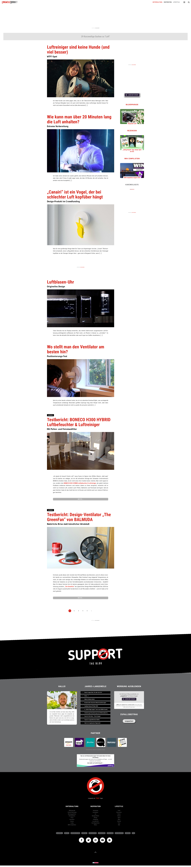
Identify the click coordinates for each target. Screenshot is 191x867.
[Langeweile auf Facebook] (81, 840)
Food (119, 810)
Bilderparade (132, 105)
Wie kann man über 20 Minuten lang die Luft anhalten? (79, 119)
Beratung (110, 833)
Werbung (50, 415)
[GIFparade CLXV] (132, 116)
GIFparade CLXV (132, 123)
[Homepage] (11, 2)
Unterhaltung (72, 806)
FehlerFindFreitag (72, 812)
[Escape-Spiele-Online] (122, 742)
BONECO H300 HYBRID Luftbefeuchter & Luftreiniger (80, 483)
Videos (95, 824)
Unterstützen (75, 833)
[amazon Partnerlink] (68, 742)
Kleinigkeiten (72, 816)
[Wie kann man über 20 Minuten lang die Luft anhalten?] (80, 150)
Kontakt (84, 833)
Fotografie (95, 819)
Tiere (119, 823)
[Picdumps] (111, 742)
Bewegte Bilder (95, 816)
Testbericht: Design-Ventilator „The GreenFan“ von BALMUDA (79, 517)
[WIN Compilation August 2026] (132, 170)
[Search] (189, 2)
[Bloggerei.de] (95, 862)
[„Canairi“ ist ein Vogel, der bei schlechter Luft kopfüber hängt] (80, 224)
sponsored (102, 833)
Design (95, 817)
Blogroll (59, 833)
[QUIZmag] (100, 742)
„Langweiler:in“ (124, 696)
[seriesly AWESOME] (79, 742)
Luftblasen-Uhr (60, 282)
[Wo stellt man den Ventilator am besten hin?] (80, 378)
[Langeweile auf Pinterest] (109, 840)
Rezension (132, 131)
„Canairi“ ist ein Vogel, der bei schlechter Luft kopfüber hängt (75, 194)
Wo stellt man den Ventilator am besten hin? (75, 349)
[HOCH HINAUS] (95, 852)
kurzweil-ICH (95, 821)
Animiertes (95, 810)
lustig (72, 823)
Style (119, 819)
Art (95, 814)
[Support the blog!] (95, 656)
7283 (97, 798)
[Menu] (184, 2)
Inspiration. (168, 2)
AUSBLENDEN (82, 267)
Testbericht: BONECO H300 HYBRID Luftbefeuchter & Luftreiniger (78, 422)
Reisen (119, 816)
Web (119, 824)
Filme (72, 817)
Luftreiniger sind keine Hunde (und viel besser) (78, 49)
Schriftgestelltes (95, 823)
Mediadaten (92, 833)
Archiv (67, 833)
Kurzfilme (72, 819)
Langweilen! (129, 721)
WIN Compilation (132, 159)
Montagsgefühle (72, 814)
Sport (119, 817)
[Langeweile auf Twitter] (88, 840)
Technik (119, 821)
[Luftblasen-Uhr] (80, 308)
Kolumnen (119, 812)
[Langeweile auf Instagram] (95, 840)
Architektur (95, 812)
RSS (133, 833)
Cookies (127, 833)
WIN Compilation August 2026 (132, 177)
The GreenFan (69, 586)
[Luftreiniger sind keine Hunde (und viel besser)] (80, 78)
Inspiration (95, 806)
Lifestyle (119, 806)
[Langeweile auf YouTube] (102, 840)
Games (72, 821)
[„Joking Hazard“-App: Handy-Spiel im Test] (132, 142)
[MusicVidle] (90, 742)
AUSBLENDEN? (97, 620)
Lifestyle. (176, 2)
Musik (119, 814)
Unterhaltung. (158, 2)
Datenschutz (119, 833)
